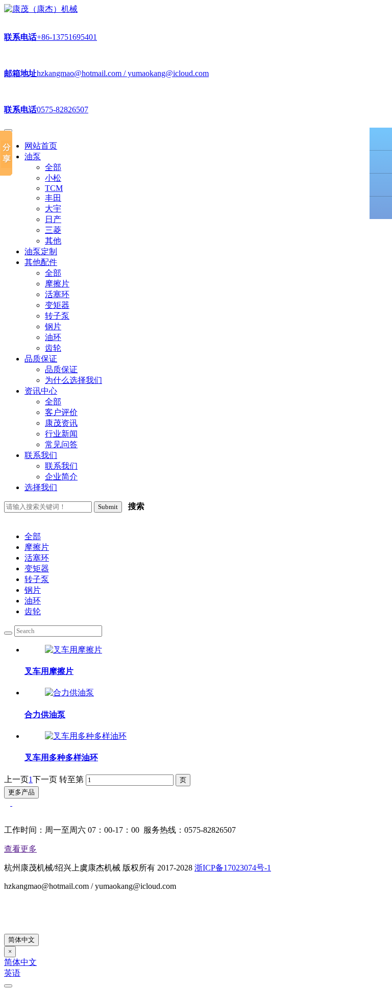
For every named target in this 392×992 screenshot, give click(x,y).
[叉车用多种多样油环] (86, 736)
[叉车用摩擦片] (73, 649)
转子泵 (36, 579)
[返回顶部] (381, 208)
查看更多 (20, 848)
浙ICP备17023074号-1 (232, 867)
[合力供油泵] (69, 692)
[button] (32, 156)
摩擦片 (36, 547)
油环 (32, 600)
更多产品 (21, 792)
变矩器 (36, 568)
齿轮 (32, 611)
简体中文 (21, 939)
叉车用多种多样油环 (61, 757)
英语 (12, 973)
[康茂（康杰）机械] (41, 9)
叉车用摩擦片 (49, 671)
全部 (32, 536)
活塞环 (36, 557)
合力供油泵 (44, 714)
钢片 (32, 590)
